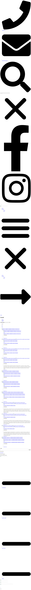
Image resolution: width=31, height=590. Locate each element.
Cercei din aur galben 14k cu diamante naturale (9, 405)
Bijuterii (3, 209)
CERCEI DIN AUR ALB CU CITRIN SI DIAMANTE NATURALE (12, 386)
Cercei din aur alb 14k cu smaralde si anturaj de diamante (11, 343)
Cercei (4, 210)
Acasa (2, 208)
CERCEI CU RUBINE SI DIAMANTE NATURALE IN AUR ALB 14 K (12, 333)
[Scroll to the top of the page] (0, 586)
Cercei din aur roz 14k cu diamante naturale (9, 428)
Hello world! (1, 452)
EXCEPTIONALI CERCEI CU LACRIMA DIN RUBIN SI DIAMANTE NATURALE (14, 442)
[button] (15, 77)
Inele (4, 211)
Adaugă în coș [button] (5, 338)
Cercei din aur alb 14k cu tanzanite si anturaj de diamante (11, 362)
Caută (1, 448)
